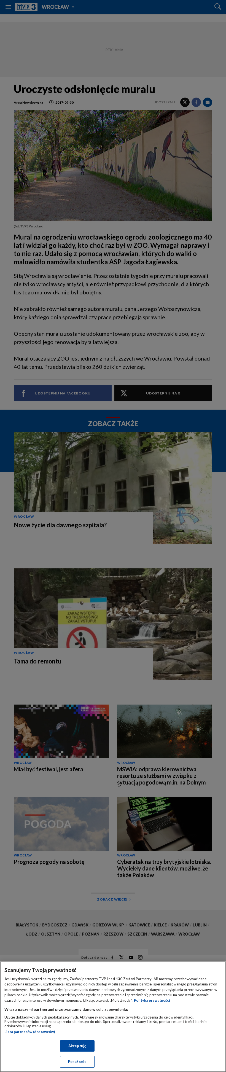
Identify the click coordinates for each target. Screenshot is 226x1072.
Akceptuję (77, 1046)
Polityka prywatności (152, 1000)
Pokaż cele (77, 1061)
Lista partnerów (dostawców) (29, 1032)
